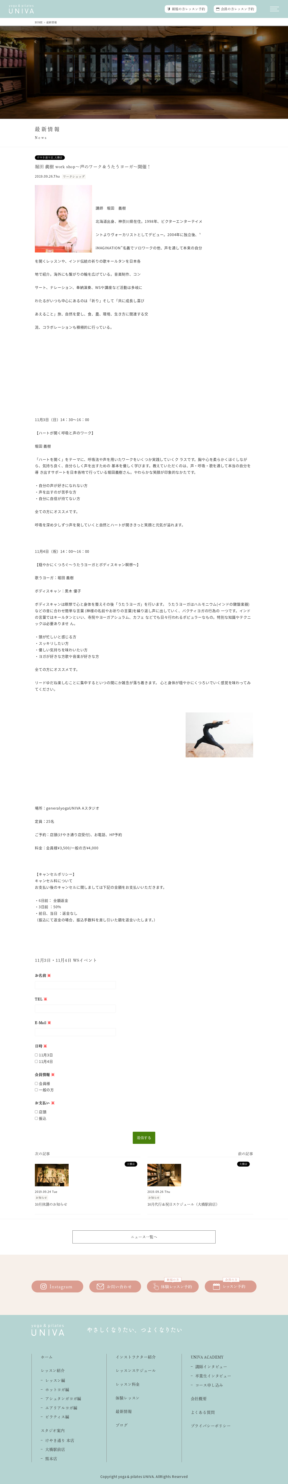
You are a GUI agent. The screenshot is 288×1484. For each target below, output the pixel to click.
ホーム (47, 1357)
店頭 (42, 1111)
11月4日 (45, 1061)
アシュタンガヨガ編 (63, 1399)
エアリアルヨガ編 (61, 1408)
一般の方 (46, 1089)
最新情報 (124, 1411)
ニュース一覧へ (144, 1237)
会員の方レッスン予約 (237, 9)
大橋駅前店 (55, 1449)
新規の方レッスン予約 (188, 9)
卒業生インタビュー (213, 1376)
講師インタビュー (211, 1367)
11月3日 (45, 1055)
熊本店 (51, 1459)
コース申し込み (209, 1385)
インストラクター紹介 (136, 1357)
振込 (42, 1118)
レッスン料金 (128, 1384)
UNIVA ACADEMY (207, 1357)
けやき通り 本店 (59, 1440)
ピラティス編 (57, 1417)
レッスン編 (55, 1380)
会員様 (44, 1083)
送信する (144, 1138)
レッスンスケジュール (136, 1370)
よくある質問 (203, 1412)
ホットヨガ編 (57, 1390)
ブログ (122, 1425)
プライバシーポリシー (211, 1426)
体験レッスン (128, 1398)
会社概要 (199, 1399)
